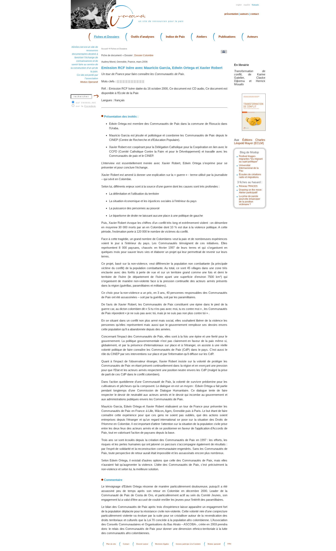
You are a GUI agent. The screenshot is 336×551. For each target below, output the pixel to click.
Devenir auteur (142, 544)
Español (247, 5)
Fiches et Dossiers (106, 36)
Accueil (104, 49)
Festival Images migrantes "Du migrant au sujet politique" (250, 159)
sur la (86, 106)
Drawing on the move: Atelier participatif (250, 191)
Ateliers (201, 36)
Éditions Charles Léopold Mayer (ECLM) (249, 141)
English (239, 5)
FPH (229, 544)
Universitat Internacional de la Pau (249, 168)
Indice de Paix (175, 36)
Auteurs (244, 14)
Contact (254, 14)
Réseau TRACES (248, 186)
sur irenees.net (86, 102)
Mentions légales (162, 544)
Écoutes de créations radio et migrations (250, 176)
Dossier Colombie (143, 55)
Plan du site (111, 544)
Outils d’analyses (142, 36)
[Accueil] (130, 28)
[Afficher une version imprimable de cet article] (223, 52)
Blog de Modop (249, 152)
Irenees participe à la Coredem (188, 544)
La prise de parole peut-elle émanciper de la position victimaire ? (249, 200)
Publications (227, 36)
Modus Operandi (89, 82)
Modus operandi (214, 544)
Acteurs (252, 36)
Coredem (90, 106)
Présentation (231, 14)
